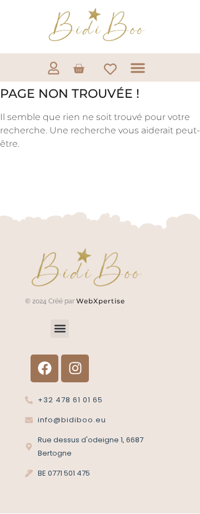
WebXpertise (101, 301)
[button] (137, 67)
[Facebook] (44, 368)
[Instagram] (75, 368)
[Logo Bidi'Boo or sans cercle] (96, 25)
